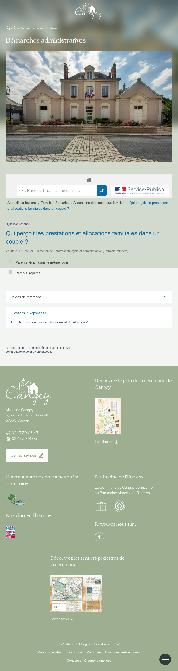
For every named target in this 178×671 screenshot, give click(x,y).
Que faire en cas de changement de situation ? (52, 322)
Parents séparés (27, 273)
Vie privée (94, 652)
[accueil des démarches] (89, 180)
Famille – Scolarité (55, 203)
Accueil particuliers (22, 203)
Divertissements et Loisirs (122, 652)
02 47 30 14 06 (24, 439)
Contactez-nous (24, 455)
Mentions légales (49, 652)
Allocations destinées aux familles (99, 203)
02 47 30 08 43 (25, 433)
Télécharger (104, 442)
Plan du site (74, 652)
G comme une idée (97, 660)
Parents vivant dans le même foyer (41, 262)
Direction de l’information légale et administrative (39, 347)
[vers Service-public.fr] (140, 190)
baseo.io (46, 351)
